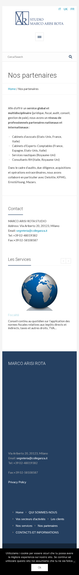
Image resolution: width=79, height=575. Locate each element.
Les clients (57, 519)
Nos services (24, 525)
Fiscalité (13, 315)
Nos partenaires (48, 525)
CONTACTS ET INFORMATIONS (37, 532)
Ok (39, 567)
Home (12, 89)
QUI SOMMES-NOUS (43, 512)
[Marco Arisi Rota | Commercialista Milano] (39, 17)
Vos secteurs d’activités (30, 519)
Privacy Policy (17, 482)
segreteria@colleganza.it (31, 230)
